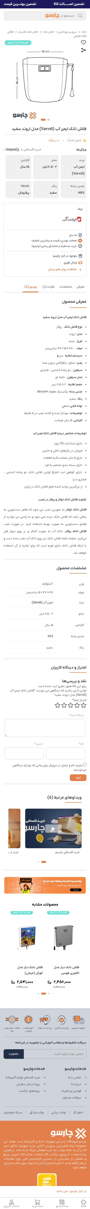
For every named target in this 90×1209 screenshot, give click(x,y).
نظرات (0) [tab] (48, 287)
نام (81, 744)
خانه (84, 32)
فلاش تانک (48, 32)
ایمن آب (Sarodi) (42, 602)
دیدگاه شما (76, 715)
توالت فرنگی (36, 1112)
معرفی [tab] (80, 287)
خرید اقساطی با (31, 150)
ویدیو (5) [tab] (30, 287)
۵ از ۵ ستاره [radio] (57, 705)
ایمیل (38, 744)
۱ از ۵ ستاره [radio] (83, 705)
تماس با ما (74, 1077)
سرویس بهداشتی (67, 32)
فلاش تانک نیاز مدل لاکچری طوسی (66, 970)
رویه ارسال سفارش (28, 1084)
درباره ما (76, 1084)
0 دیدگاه (54, 140)
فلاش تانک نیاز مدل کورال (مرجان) (30, 970)
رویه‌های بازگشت (29, 1091)
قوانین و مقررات (71, 1091)
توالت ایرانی (58, 1112)
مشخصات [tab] (65, 287)
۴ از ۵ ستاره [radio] (64, 705)
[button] (43, 862)
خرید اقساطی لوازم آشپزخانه (22, 1077)
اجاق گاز (78, 1112)
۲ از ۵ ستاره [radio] (77, 705)
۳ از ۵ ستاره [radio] (70, 705)
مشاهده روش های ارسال (62, 269)
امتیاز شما (79, 700)
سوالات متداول (71, 1098)
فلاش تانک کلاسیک (28, 32)
